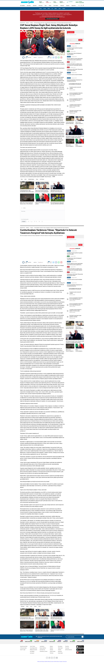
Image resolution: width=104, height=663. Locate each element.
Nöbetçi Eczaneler (33, 649)
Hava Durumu (44, 641)
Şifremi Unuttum (68, 649)
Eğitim (56, 8)
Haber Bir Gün (22, 22)
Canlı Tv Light (22, 649)
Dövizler (51, 648)
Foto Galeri (56, 5)
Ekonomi (40, 5)
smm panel (32, 653)
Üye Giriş (67, 646)
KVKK (55, 661)
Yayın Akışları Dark (33, 648)
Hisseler (59, 641)
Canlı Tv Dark (32, 646)
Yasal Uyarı (65, 661)
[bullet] (36, 221)
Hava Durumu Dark (23, 646)
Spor (46, 5)
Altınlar (51, 646)
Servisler (29, 5)
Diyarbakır (22, 606)
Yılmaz (39, 606)
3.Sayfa (40, 8)
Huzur (31, 606)
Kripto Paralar (80, 641)
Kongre (35, 606)
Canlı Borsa (42, 646)
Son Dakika (22, 5)
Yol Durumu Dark (23, 648)
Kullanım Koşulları (60, 661)
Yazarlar (67, 5)
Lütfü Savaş (42, 179)
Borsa (21, 641)
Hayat (60, 8)
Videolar (62, 5)
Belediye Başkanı (31, 179)
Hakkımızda (39, 661)
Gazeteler (74, 5)
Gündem (34, 5)
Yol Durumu (72, 641)
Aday (22, 179)
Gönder (23, 221)
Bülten (49, 8)
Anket (25, 179)
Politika (63, 8)
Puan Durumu (52, 641)
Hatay (37, 179)
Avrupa (44, 8)
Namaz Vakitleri (28, 641)
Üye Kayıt (67, 648)
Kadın (50, 5)
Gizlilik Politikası (47, 661)
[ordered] (35, 221)
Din (52, 8)
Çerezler (52, 661)
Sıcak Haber (60, 653)
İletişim (43, 661)
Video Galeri (60, 648)
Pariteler (65, 641)
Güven (27, 606)
